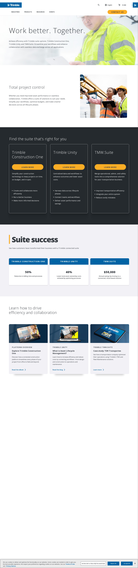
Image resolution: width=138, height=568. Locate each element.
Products (28, 12)
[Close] (135, 563)
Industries (15, 12)
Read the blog (58, 370)
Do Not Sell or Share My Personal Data (93, 563)
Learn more (27, 167)
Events (52, 12)
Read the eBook (18, 370)
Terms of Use (70, 564)
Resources (41, 12)
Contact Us (117, 12)
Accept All (127, 563)
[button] (107, 5)
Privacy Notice (11, 566)
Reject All (113, 563)
